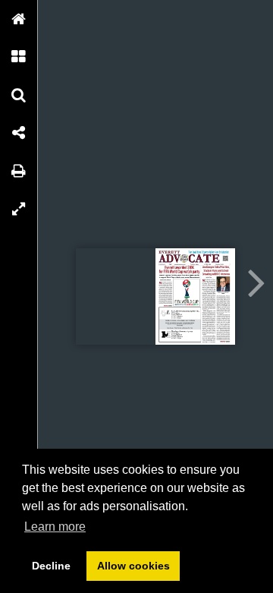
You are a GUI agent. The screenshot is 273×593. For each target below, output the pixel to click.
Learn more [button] (55, 526)
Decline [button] (51, 566)
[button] (19, 19)
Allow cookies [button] (133, 566)
